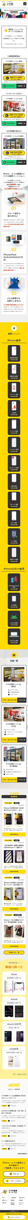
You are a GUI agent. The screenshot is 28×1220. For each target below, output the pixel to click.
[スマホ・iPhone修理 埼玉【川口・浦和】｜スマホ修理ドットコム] (7, 4)
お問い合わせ (22, 1197)
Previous (2, 13)
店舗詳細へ (20, 85)
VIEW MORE (21, 1154)
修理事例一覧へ (12, 952)
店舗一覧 (16, 1174)
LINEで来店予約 (10, 86)
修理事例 (12, 1200)
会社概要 (21, 1200)
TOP (3, 1197)
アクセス (21, 700)
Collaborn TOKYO (21, 1074)
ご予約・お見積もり (15, 1217)
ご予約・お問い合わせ (8, 700)
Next (26, 13)
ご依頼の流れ (13, 1197)
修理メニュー (5, 1200)
